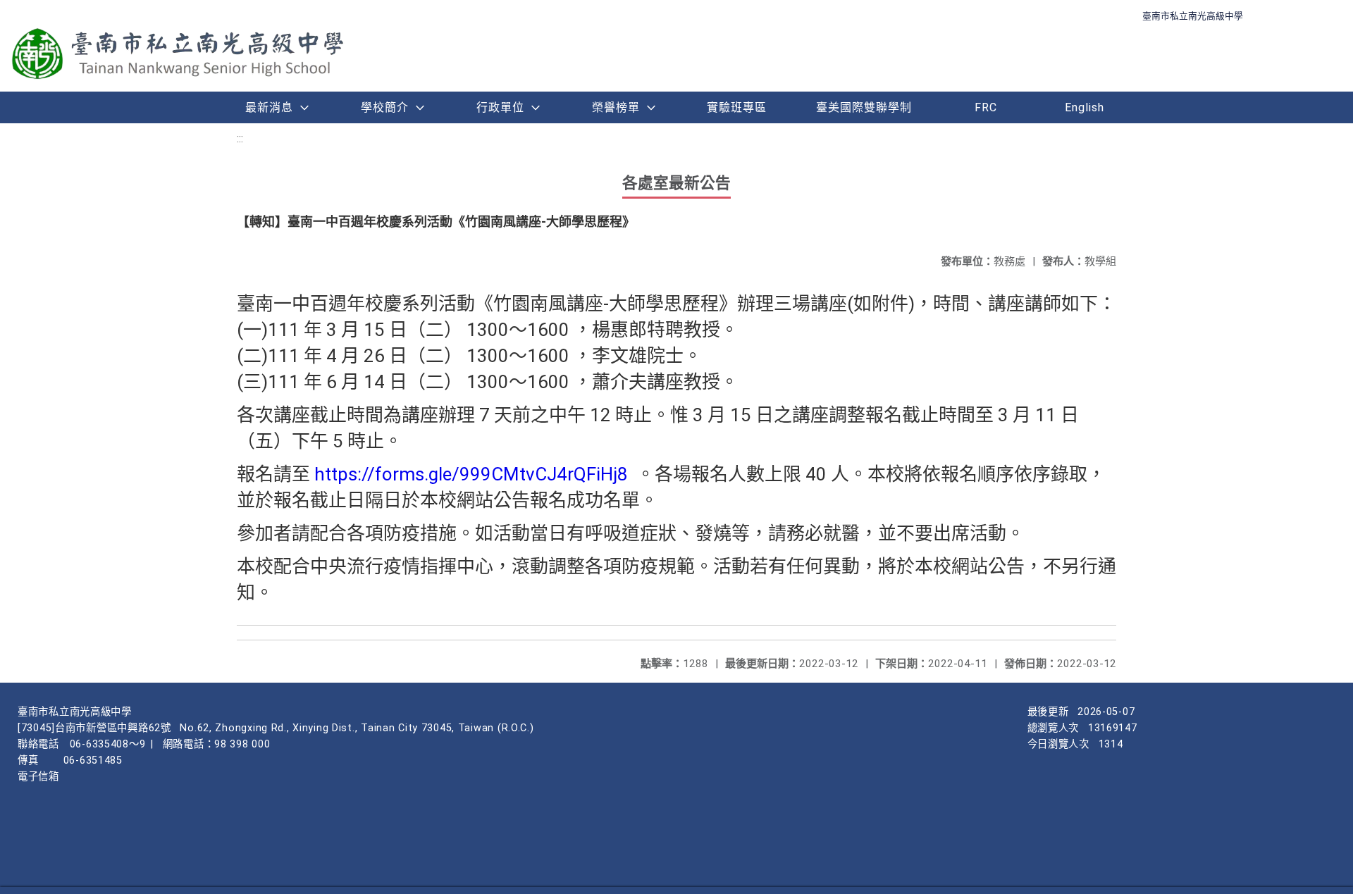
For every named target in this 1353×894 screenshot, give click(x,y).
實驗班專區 (737, 107)
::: (240, 138)
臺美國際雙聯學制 (864, 107)
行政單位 (500, 107)
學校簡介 (385, 107)
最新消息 (269, 107)
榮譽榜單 (616, 107)
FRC (986, 107)
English (1084, 107)
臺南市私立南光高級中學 (1192, 16)
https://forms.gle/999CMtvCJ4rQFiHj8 (473, 474)
